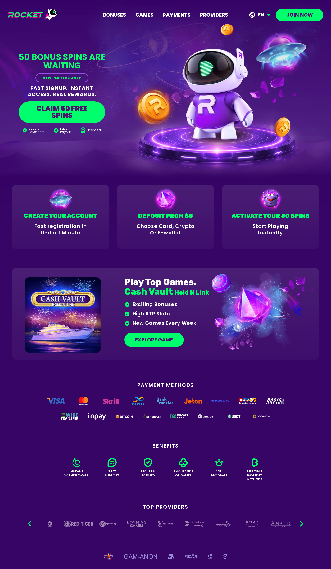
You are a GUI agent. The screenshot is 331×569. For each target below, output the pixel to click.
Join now (300, 14)
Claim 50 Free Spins (62, 112)
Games (144, 14)
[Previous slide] (30, 524)
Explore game (154, 339)
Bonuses (114, 14)
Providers (214, 14)
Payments (177, 14)
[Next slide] (301, 524)
